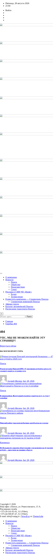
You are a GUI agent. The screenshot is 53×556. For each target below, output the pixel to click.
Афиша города (12, 304)
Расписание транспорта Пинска (20, 309)
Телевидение (17, 297)
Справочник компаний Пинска (25, 301)
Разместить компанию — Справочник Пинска (26, 299)
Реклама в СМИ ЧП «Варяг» (18, 292)
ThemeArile (38, 516)
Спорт (14, 289)
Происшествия (18, 287)
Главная (9, 321)
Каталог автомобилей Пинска (19, 306)
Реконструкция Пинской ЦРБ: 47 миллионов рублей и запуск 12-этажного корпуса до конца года (26, 370)
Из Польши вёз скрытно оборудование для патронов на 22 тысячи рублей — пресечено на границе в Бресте (26, 449)
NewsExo (25, 516)
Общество (15, 284)
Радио (13, 294)
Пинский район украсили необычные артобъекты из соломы (24, 423)
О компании (11, 277)
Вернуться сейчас (8, 346)
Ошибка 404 (11, 324)
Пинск (14, 282)
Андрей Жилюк (14, 381)
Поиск (29, 317)
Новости (9, 280)
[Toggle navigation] (1, 273)
